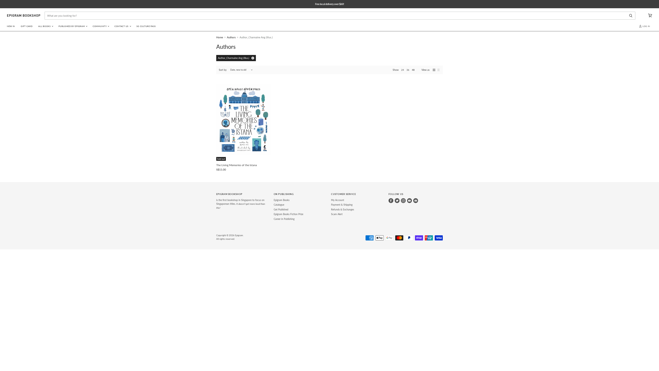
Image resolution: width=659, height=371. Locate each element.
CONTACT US (121, 26)
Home (219, 37)
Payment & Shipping (341, 204)
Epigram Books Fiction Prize (288, 214)
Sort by (223, 70)
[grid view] (434, 70)
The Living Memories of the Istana (236, 165)
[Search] (630, 16)
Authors (231, 37)
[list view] (438, 70)
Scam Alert (337, 214)
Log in (646, 26)
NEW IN (11, 26)
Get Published (281, 209)
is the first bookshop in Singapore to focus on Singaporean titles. (240, 204)
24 (402, 70)
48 (413, 70)
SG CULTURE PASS (146, 26)
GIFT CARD (26, 26)
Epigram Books (282, 200)
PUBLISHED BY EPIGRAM (72, 26)
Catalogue (279, 204)
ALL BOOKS (44, 26)
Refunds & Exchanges (342, 209)
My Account (337, 200)
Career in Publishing (284, 218)
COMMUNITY (100, 26)
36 (408, 70)
